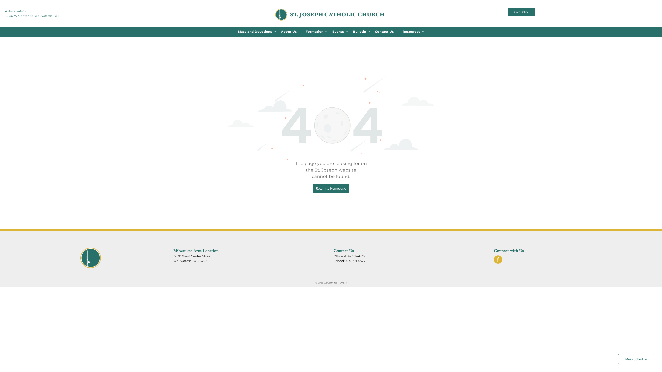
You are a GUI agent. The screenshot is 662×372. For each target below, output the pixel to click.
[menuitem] (256, 32)
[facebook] (498, 260)
